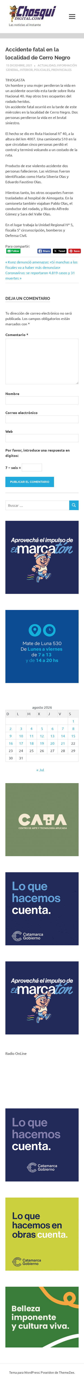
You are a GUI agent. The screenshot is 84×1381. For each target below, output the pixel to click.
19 (42, 743)
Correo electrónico (21, 412)
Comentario (16, 334)
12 (42, 736)
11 (32, 736)
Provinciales (61, 69)
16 (11, 743)
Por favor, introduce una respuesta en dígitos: (37, 453)
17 (21, 743)
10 (21, 736)
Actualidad (47, 65)
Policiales (42, 69)
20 (52, 743)
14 (63, 736)
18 (32, 743)
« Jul (40, 769)
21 (63, 743)
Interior (26, 69)
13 (52, 736)
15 (73, 736)
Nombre (12, 393)
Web (9, 431)
